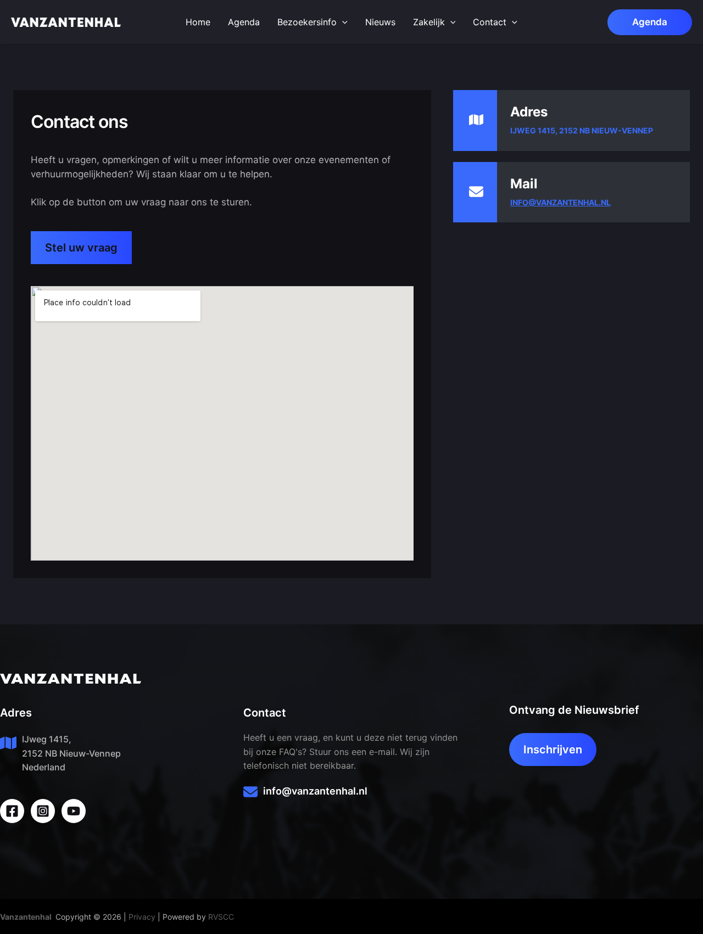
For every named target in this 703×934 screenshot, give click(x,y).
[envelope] (476, 192)
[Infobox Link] (351, 794)
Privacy (142, 916)
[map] (476, 120)
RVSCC (221, 916)
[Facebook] (12, 811)
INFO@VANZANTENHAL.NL (560, 202)
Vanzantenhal (26, 916)
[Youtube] (74, 811)
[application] (342, 22)
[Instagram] (43, 811)
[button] (649, 22)
